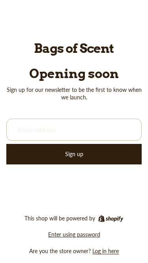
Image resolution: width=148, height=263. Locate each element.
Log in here (105, 251)
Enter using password (74, 234)
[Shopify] (110, 218)
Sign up (74, 154)
